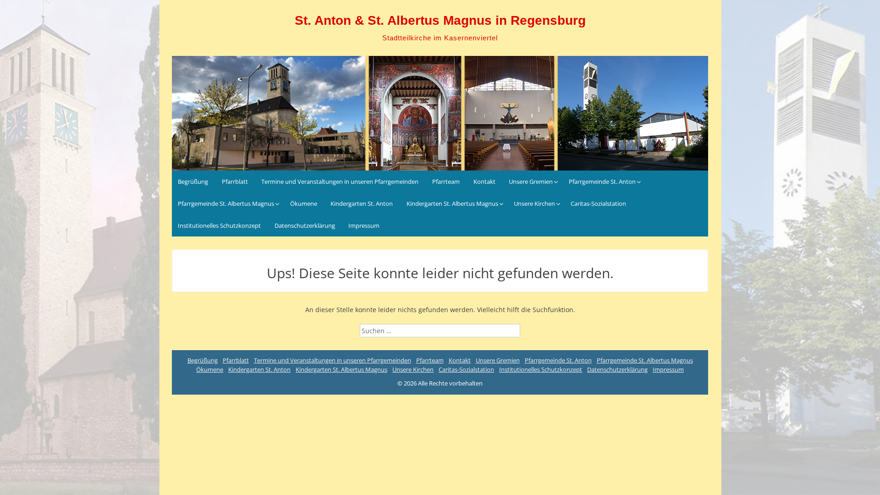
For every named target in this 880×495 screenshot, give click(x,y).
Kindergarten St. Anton (361, 203)
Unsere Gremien (531, 181)
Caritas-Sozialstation (598, 203)
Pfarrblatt (235, 181)
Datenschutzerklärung (305, 225)
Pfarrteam (446, 181)
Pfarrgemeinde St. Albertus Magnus (226, 203)
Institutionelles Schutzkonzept (219, 225)
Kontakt (484, 181)
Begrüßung (193, 181)
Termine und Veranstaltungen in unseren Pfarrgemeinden (339, 181)
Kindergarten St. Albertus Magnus (452, 203)
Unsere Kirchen (534, 203)
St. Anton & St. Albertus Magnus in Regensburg (440, 20)
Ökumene (303, 203)
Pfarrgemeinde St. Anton (602, 181)
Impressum (364, 225)
